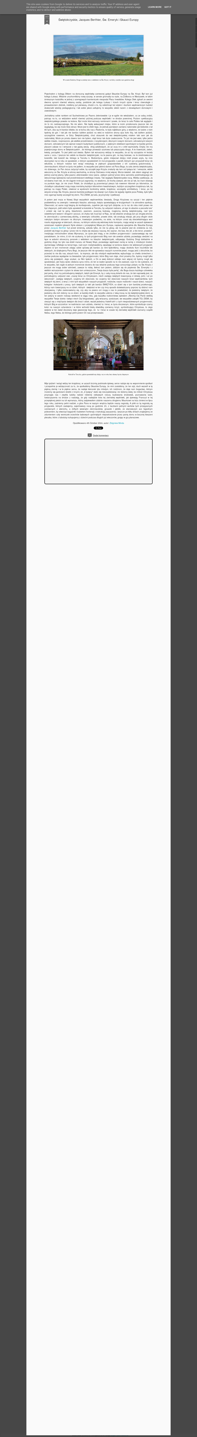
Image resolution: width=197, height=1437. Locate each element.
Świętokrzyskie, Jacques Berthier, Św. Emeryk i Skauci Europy (98, 19)
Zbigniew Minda (117, 423)
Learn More (155, 6)
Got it (167, 6)
